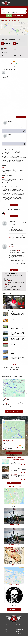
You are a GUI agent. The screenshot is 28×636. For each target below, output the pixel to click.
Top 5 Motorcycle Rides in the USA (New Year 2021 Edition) (16, 320)
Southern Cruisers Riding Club (14, 505)
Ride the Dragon (14, 344)
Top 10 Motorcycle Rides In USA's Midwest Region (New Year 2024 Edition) (17, 339)
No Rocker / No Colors (14, 544)
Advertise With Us (19, 629)
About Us (18, 624)
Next (26, 393)
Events (6, 624)
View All (14, 364)
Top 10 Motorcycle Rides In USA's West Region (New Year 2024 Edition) (17, 352)
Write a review (14, 216)
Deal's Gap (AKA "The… (8, 440)
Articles (6, 631)
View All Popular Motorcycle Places (14, 482)
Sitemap (17, 631)
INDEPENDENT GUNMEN (14, 524)
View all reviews (14, 270)
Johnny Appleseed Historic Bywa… (10, 398)
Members (18, 626)
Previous (2, 393)
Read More (5, 131)
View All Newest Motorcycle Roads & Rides (14, 411)
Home (2, 19)
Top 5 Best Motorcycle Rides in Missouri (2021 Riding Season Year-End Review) (17, 327)
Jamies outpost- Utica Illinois (17, 459)
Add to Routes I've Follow (5, 282)
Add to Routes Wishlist (5, 279)
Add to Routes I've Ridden (5, 275)
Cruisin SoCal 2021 (14, 564)
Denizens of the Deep (14, 584)
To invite (5, 289)
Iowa (5, 48)
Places (6, 627)
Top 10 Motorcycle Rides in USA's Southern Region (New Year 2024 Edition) (17, 333)
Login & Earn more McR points (10, 273)
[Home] (6, 1)
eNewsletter (18, 627)
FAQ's (6, 633)
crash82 (5, 76)
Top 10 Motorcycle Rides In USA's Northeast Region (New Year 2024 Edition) (17, 314)
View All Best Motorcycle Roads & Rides (14, 452)
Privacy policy (18, 633)
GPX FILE (18, 43)
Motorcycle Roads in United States (12, 19)
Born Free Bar (14, 474)
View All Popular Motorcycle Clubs (14, 609)
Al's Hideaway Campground (17, 466)
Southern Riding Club (14, 604)
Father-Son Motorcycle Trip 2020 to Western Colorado (17, 358)
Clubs (6, 626)
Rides (6, 629)
